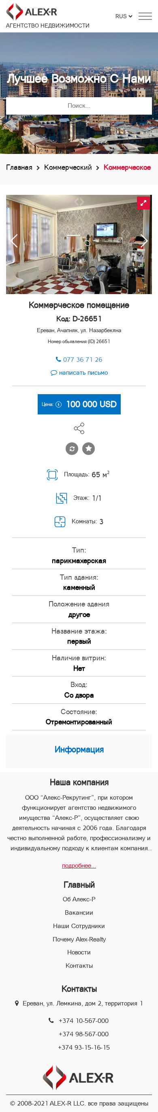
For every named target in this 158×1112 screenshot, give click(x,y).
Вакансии (79, 912)
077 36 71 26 (82, 359)
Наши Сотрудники (79, 926)
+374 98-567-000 (84, 1034)
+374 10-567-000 (84, 1020)
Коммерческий (68, 167)
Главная (19, 167)
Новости (79, 952)
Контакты (79, 965)
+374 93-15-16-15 (84, 1047)
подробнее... (79, 865)
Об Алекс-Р (79, 899)
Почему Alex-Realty (79, 939)
